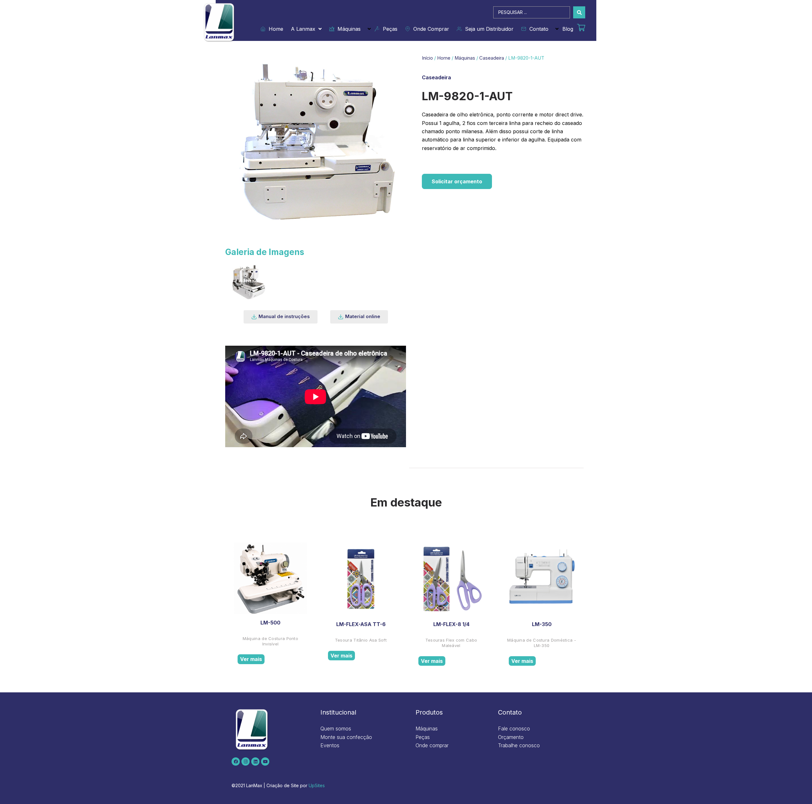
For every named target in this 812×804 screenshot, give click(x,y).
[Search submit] (579, 12)
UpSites (317, 785)
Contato (537, 29)
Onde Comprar (429, 29)
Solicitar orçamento (457, 181)
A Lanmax (303, 29)
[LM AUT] (247, 281)
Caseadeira (491, 58)
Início (427, 58)
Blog (567, 29)
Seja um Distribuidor (488, 29)
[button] (281, 317)
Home (274, 29)
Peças (388, 29)
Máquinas (347, 29)
